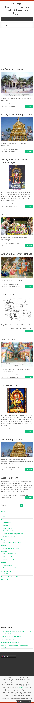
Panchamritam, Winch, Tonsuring (17, 698)
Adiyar (5, 104)
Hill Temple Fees (6, 580)
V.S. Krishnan (7, 204)
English (6, 656)
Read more (29, 106)
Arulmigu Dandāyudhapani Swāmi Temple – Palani (17, 8)
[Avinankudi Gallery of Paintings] (17, 257)
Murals (5, 286)
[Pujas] (17, 218)
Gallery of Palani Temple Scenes (17, 114)
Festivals (4, 551)
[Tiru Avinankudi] (17, 389)
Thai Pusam (7, 682)
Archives (17, 700)
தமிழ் (17, 377)
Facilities (24, 328)
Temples (13, 106)
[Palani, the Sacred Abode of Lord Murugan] (17, 166)
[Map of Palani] (17, 298)
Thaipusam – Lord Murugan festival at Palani (15, 684)
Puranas (10, 206)
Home (3, 511)
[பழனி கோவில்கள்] (17, 343)
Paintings (4, 546)
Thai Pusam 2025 (8, 556)
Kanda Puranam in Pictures (8, 693)
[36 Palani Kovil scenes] (17, 72)
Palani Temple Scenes (12, 439)
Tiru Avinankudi (9, 385)
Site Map (5, 574)
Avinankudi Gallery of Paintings (16, 253)
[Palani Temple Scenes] (17, 443)
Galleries (5, 692)
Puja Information (18, 690)
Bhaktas (22, 495)
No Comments (7, 497)
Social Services (29, 698)
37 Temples (4, 526)
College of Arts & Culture (10, 568)
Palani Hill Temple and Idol (9, 577)
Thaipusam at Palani (9, 554)
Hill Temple (26, 687)
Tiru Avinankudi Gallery (20, 693)
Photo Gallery (7, 106)
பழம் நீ (4, 517)
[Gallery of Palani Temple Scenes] (17, 118)
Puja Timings (7, 522)
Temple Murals (19, 692)
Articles (6, 206)
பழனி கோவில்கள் (9, 338)
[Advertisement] (17, 46)
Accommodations (8, 565)
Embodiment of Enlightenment (10, 642)
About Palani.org (9, 477)
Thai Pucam (14, 682)
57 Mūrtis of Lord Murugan (11, 548)
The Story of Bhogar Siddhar (12, 542)
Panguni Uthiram (8, 559)
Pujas (4, 214)
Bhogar (3, 540)
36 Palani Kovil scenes (12, 68)
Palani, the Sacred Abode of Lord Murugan (14, 161)
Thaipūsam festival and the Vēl (12, 686)
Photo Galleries (11, 692)
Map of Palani (8, 294)
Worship (20, 206)
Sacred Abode (15, 687)
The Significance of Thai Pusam (11, 636)
